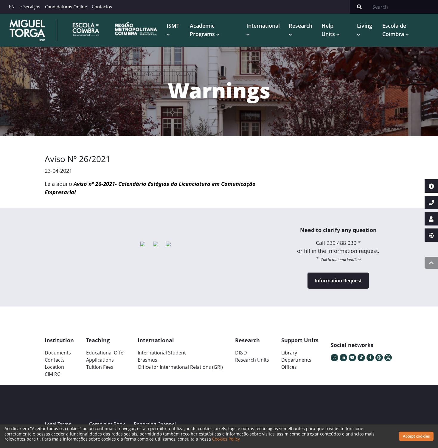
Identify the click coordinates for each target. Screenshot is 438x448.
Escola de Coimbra (394, 29)
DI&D (241, 352)
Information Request (338, 280)
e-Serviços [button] (29, 7)
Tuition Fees (99, 367)
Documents (58, 352)
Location (54, 367)
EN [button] (12, 7)
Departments (296, 360)
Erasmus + (149, 360)
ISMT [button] (173, 25)
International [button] (263, 25)
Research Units (252, 360)
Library (289, 352)
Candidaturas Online (66, 7)
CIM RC (52, 374)
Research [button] (300, 25)
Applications (100, 360)
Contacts (55, 360)
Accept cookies (416, 436)
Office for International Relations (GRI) (180, 367)
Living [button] (364, 25)
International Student (162, 352)
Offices (289, 367)
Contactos (102, 7)
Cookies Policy (226, 439)
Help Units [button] (328, 29)
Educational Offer (105, 352)
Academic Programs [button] (203, 29)
